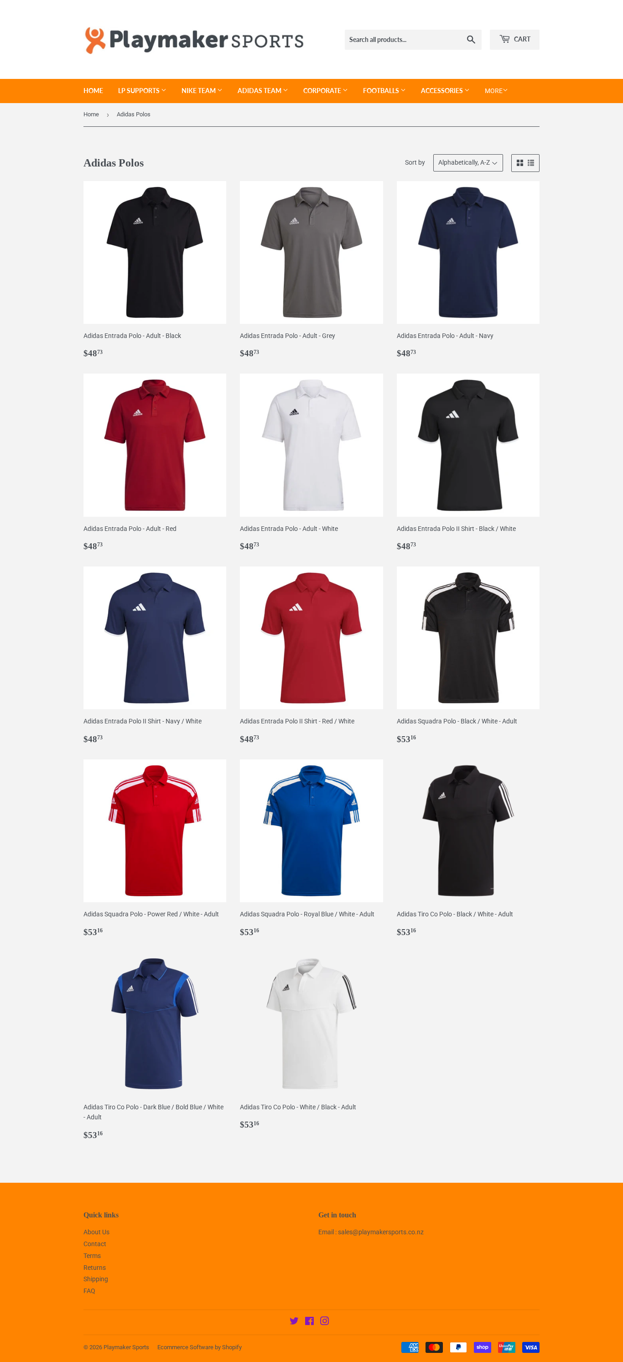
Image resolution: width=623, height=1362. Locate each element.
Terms (92, 1255)
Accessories (442, 90)
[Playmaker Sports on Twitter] (294, 1322)
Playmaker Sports (126, 1347)
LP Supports (139, 90)
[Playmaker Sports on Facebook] (309, 1322)
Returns (94, 1267)
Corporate (323, 90)
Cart (521, 39)
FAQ (89, 1290)
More (494, 90)
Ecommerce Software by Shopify (199, 1347)
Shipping (95, 1279)
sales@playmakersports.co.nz (381, 1232)
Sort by (415, 162)
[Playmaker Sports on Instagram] (324, 1322)
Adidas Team (260, 90)
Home (93, 90)
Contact (94, 1244)
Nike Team (199, 90)
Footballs (381, 90)
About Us (96, 1232)
